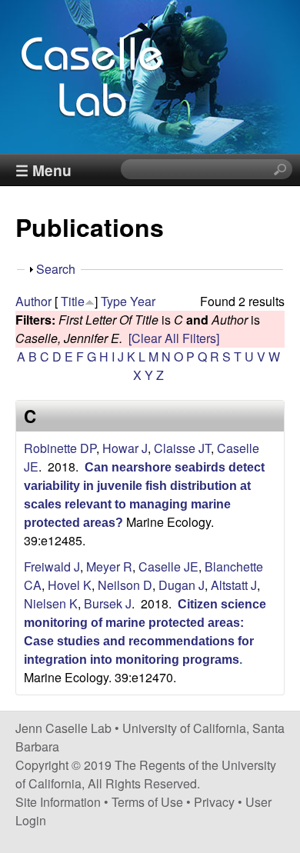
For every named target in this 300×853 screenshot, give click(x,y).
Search (55, 269)
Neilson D (125, 585)
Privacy (214, 802)
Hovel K (70, 585)
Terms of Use (147, 802)
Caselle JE (168, 566)
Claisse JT (182, 448)
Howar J (125, 448)
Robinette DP (60, 448)
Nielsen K (51, 603)
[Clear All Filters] (173, 338)
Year (142, 301)
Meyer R (109, 566)
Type (114, 301)
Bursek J (108, 603)
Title (73, 301)
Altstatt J (234, 585)
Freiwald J (52, 566)
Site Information (58, 802)
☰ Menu (43, 170)
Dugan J (181, 585)
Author (33, 301)
